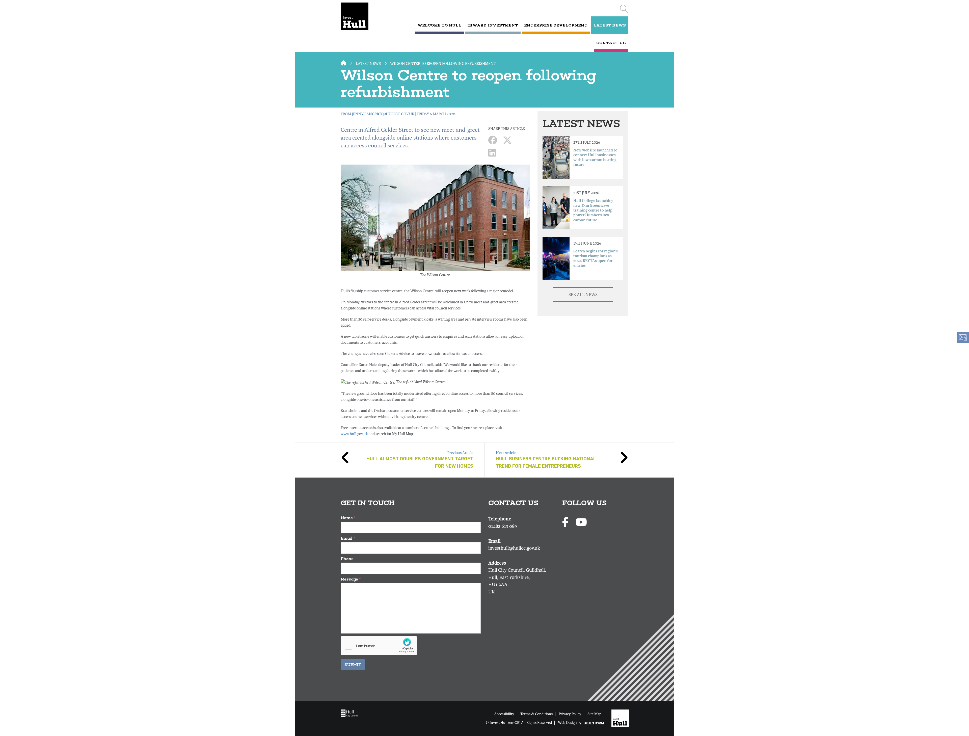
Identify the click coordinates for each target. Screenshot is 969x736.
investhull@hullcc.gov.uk (514, 548)
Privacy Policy (570, 714)
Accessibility (504, 714)
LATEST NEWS (610, 25)
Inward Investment (492, 25)
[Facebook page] (566, 523)
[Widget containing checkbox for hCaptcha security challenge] (379, 645)
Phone (347, 558)
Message (351, 579)
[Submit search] (624, 9)
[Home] (361, 16)
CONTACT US (611, 43)
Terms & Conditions (536, 714)
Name (348, 517)
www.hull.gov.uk (354, 434)
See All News (583, 294)
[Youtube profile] (581, 523)
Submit (352, 664)
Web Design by (570, 722)
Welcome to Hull (439, 25)
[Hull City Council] (351, 713)
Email (348, 538)
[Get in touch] (962, 337)
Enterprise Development (555, 25)
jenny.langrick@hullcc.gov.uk (383, 114)
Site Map (594, 714)
